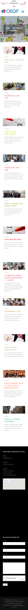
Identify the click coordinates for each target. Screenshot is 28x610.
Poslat (5, 584)
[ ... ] (7, 74)
